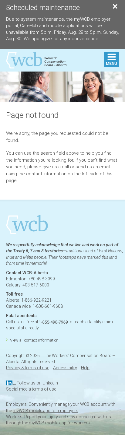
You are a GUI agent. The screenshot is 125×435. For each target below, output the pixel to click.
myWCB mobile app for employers (45, 410)
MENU (111, 59)
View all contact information (34, 340)
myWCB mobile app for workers (59, 422)
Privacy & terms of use (27, 367)
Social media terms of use (31, 389)
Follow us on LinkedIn (37, 383)
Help (85, 367)
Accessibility (65, 367)
